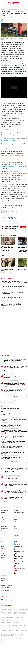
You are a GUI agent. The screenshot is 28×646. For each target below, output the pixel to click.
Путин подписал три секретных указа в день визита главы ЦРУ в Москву (13, 442)
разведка (23, 220)
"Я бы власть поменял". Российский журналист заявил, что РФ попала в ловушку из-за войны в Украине (13, 419)
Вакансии (3, 578)
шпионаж (17, 220)
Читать (23, 227)
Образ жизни (4, 526)
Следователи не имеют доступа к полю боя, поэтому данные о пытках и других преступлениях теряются (13, 304)
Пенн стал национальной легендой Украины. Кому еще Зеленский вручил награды (7, 268)
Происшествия (4, 528)
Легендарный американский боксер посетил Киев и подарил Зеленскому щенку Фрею (14, 407)
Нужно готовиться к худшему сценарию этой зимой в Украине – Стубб (12, 437)
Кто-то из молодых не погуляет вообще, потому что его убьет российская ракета (14, 282)
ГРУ (2, 223)
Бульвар (4, 255)
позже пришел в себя (8, 140)
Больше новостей (14, 461)
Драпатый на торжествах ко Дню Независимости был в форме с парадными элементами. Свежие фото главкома (15, 491)
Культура (3, 521)
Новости (3, 507)
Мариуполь (3, 555)
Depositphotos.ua (21, 616)
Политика (3, 512)
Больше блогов (13, 309)
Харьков (3, 550)
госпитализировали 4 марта (14, 135)
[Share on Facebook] (9, 218)
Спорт (2, 519)
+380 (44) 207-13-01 (8, 596)
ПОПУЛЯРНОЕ (5, 355)
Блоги (15, 517)
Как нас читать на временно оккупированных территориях (5, 589)
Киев (2, 541)
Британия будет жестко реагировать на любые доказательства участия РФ (13, 155)
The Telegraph (14, 71)
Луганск (3, 557)
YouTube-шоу (17, 533)
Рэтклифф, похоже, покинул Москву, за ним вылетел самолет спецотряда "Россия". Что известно (12, 452)
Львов (2, 544)
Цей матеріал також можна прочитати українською (12, 20)
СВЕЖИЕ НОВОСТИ (7, 403)
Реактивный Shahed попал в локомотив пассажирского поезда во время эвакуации (14, 376)
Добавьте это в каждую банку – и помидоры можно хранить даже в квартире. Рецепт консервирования (15, 477)
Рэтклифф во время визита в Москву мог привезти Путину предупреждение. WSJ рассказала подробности (12, 425)
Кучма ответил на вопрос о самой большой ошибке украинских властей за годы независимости (15, 390)
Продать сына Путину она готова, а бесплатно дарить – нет (12, 287)
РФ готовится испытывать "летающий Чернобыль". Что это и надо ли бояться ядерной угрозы (14, 432)
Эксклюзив (16, 524)
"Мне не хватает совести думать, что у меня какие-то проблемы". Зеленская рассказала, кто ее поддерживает (15, 484)
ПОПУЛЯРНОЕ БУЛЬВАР (8, 465)
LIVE (15, 521)
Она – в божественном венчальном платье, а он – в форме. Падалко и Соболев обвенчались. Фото (15, 470)
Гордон (2, 6)
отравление (7, 223)
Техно (2, 524)
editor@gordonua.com (8, 600)
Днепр (2, 553)
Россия (3, 220)
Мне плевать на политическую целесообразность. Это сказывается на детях (13, 298)
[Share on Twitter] (12, 218)
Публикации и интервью (19, 512)
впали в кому (11, 139)
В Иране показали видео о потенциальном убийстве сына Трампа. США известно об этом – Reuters (13, 413)
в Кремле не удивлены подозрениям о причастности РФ (14, 166)
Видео (15, 528)
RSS (17, 565)
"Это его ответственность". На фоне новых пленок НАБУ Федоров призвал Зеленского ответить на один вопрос (15, 360)
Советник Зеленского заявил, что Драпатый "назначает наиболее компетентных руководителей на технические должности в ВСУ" (15, 368)
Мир (7, 6)
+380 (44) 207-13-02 (8, 598)
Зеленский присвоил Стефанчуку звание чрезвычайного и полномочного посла (11, 447)
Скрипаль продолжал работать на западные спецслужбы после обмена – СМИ (7, 248)
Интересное (4, 533)
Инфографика (4, 530)
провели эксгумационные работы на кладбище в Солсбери (14, 173)
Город (2, 538)
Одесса (2, 546)
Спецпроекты (17, 535)
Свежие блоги (6, 278)
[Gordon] (13, 3)
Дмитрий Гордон (20, 541)
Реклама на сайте (5, 582)
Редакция (3, 580)
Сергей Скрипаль (15, 223)
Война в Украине (5, 510)
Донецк (3, 548)
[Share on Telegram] (15, 218)
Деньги (2, 514)
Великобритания (10, 220)
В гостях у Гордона (18, 514)
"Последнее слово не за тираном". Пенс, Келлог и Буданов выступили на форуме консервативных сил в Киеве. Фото (15, 383)
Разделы (16, 507)
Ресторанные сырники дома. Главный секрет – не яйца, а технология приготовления (13, 498)
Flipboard (18, 563)
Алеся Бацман (19, 558)
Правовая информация (6, 585)
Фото (15, 526)
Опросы (16, 530)
